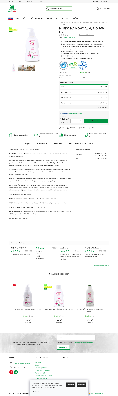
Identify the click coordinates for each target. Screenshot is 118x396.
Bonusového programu (75, 113)
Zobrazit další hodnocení (100, 266)
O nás (19, 1)
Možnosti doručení (65, 75)
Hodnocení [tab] (42, 143)
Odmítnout (70, 385)
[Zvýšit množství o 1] (80, 121)
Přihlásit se (63, 347)
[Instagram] (16, 372)
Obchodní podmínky (30, 1)
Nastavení (36, 392)
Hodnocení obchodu (41, 378)
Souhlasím (81, 385)
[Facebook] (11, 372)
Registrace (104, 1)
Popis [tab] (27, 143)
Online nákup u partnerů (42, 370)
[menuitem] (10, 19)
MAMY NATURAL (69, 37)
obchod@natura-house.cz (22, 363)
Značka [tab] (81, 143)
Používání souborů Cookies (43, 376)
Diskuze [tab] (58, 143)
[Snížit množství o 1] (72, 121)
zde (54, 387)
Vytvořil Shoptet (96, 394)
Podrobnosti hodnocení (86, 35)
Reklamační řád (40, 373)
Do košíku (95, 121)
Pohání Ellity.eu (63, 116)
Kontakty (11, 1)
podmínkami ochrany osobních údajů (84, 342)
